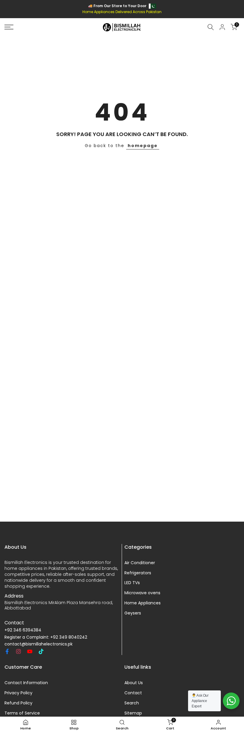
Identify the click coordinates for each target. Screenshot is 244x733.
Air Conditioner (139, 563)
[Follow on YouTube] (29, 651)
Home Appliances (142, 603)
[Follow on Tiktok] (41, 651)
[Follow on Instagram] (18, 651)
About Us (133, 683)
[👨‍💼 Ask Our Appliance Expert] (231, 701)
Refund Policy (18, 703)
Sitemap (133, 713)
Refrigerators (137, 573)
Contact (133, 693)
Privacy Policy (18, 693)
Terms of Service (22, 713)
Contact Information (26, 683)
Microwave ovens (142, 593)
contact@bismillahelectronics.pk (38, 644)
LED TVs (132, 583)
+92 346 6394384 (22, 630)
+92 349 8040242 (68, 637)
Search (131, 703)
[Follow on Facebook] (7, 651)
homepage (143, 146)
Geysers (132, 613)
